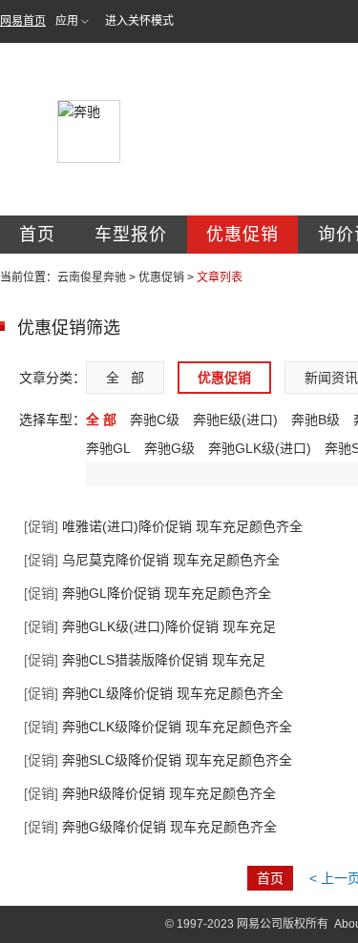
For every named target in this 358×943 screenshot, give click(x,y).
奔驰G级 (169, 448)
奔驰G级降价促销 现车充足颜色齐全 (150, 826)
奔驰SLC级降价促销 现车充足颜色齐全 (158, 760)
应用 (66, 21)
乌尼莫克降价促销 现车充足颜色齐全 (152, 559)
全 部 (125, 377)
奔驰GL (108, 448)
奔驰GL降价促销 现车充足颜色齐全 (147, 593)
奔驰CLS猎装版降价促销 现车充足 (144, 659)
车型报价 (131, 234)
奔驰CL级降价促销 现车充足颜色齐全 (154, 693)
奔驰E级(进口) (235, 419)
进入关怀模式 (139, 21)
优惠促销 (242, 234)
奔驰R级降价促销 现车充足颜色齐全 (150, 793)
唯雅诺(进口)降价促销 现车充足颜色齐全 (163, 526)
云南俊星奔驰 (91, 277)
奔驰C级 (154, 419)
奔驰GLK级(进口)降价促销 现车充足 (150, 626)
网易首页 (23, 21)
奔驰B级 (315, 419)
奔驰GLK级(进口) (259, 448)
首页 (37, 234)
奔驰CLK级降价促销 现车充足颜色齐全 (158, 726)
